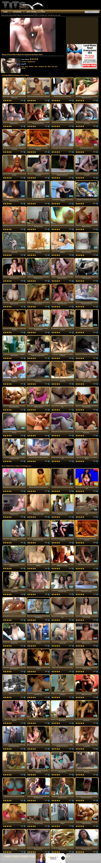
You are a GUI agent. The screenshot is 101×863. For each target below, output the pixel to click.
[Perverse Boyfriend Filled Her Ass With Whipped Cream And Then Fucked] (63, 726)
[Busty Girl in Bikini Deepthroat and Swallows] (39, 726)
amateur (31, 66)
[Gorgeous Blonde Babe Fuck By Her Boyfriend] (39, 752)
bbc (46, 66)
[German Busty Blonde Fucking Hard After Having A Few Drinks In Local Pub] (87, 675)
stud (53, 66)
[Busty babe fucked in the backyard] (39, 701)
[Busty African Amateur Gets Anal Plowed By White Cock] (14, 78)
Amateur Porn (31, 61)
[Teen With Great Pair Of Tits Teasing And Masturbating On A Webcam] (14, 181)
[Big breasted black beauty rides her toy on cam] (87, 469)
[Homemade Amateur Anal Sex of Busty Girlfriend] (63, 336)
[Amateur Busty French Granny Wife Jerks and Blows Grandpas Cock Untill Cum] (63, 546)
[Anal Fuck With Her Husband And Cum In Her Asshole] (14, 155)
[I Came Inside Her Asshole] (87, 310)
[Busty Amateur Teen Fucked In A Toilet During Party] (63, 623)
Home (5, 12)
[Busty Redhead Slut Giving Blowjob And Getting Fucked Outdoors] (63, 155)
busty (26, 66)
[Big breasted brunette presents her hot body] (63, 207)
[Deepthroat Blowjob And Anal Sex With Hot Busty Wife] (14, 830)
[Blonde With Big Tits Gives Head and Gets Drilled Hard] (39, 233)
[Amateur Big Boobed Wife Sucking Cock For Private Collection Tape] (39, 284)
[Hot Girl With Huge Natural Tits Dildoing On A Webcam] (14, 362)
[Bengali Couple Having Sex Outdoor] (87, 181)
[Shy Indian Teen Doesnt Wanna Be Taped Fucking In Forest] (14, 439)
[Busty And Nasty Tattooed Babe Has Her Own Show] (39, 155)
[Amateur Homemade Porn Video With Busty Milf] (63, 439)
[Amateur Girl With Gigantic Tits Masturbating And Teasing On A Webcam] (39, 362)
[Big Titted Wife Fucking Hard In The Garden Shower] (63, 804)
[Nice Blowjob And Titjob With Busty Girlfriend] (39, 130)
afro (56, 66)
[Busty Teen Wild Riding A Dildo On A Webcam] (14, 701)
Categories (17, 12)
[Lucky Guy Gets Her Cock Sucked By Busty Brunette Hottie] (14, 284)
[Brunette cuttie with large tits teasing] (14, 778)
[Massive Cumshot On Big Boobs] (63, 78)
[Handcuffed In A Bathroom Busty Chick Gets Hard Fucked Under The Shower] (14, 649)
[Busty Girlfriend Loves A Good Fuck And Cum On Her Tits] (14, 258)
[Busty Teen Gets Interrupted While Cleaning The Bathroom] (39, 598)
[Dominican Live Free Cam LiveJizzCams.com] (14, 207)
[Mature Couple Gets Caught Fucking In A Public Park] (14, 233)
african (23, 68)
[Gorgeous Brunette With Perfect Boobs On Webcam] (39, 546)
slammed (41, 66)
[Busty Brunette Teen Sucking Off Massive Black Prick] (14, 572)
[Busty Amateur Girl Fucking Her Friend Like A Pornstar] (87, 155)
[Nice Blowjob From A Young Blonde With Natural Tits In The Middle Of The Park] (87, 78)
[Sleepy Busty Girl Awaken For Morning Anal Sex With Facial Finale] (39, 675)
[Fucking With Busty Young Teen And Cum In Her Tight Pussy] (39, 207)
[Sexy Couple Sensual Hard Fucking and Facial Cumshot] (87, 362)
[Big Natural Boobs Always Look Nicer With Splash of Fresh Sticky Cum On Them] (87, 207)
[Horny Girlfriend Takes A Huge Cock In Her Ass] (63, 387)
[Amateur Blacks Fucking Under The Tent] (14, 752)
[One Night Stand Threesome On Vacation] (63, 469)
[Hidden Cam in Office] (14, 675)
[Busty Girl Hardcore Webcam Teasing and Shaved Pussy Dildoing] (39, 520)
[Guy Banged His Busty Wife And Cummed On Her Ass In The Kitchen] (39, 104)
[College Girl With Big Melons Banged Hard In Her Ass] (14, 413)
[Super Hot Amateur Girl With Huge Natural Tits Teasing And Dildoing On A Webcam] (87, 387)
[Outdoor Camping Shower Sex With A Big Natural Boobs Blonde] (14, 726)
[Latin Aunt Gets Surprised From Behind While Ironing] (14, 336)
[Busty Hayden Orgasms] (39, 181)
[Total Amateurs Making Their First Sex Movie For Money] (14, 520)
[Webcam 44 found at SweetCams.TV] (39, 469)
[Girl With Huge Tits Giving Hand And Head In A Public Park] (14, 623)
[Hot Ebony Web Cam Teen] (87, 130)
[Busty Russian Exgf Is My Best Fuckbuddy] (39, 78)
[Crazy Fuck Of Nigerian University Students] (87, 336)
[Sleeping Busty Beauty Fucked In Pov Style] (63, 413)
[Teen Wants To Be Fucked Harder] (87, 546)
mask (36, 66)
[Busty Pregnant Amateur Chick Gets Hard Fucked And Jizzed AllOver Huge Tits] (87, 572)
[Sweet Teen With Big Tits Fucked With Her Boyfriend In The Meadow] (39, 778)
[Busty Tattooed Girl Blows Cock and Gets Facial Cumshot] (87, 649)
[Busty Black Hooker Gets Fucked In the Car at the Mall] (63, 520)
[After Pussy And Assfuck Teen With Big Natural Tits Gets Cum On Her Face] (63, 258)
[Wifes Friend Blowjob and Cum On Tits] (63, 649)
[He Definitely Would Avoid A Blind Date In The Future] (87, 752)
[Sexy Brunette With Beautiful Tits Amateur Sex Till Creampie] (87, 598)
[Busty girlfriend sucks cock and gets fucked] (14, 598)
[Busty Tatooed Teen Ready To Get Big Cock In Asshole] (14, 130)
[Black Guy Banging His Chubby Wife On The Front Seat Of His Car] (87, 258)
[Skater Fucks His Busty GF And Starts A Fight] (87, 495)
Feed (43, 12)
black (49, 66)
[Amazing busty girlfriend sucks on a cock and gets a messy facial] (63, 778)
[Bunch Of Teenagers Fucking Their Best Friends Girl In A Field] (39, 258)
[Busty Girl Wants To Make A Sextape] (39, 439)
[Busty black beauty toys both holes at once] (14, 469)
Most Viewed (31, 12)
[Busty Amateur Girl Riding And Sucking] (63, 104)
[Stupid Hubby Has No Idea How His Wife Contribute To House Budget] (63, 495)
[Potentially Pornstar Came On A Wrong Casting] (63, 181)
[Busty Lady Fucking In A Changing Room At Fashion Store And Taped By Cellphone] (39, 387)
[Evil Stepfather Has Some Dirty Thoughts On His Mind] (63, 310)
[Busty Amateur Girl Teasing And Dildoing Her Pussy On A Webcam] (63, 752)
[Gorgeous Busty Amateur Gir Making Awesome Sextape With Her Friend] (39, 336)
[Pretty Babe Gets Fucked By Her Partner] (63, 130)
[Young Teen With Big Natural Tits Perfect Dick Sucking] (14, 310)
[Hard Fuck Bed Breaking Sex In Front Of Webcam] (63, 233)
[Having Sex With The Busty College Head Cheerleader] (87, 726)
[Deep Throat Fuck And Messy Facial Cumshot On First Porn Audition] (39, 572)
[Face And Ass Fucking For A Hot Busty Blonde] (87, 439)
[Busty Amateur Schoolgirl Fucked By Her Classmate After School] (87, 830)
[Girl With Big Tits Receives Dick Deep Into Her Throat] (87, 104)
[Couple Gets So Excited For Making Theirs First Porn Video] (63, 572)
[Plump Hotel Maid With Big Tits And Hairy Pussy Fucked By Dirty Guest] (14, 387)
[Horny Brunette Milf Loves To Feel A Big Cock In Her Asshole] (63, 284)
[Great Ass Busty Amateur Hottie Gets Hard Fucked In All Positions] (14, 495)
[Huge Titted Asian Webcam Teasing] (39, 413)
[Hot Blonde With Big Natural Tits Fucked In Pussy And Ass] (63, 830)
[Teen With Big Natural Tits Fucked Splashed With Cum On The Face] (87, 623)
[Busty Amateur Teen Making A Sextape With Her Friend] (63, 362)
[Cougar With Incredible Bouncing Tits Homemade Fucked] (39, 495)
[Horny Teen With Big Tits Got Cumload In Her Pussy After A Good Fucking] (87, 413)
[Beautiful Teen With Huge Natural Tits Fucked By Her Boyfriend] (63, 701)
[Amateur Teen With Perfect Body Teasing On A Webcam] (63, 675)
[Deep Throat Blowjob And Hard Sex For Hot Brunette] (39, 623)
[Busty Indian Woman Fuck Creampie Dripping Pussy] (39, 310)
